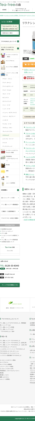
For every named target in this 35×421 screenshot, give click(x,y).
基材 (7, 177)
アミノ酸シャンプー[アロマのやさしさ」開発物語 (13, 323)
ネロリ (31, 102)
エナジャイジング (7, 101)
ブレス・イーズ (6, 94)
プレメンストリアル (7, 131)
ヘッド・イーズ (6, 108)
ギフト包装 (4, 233)
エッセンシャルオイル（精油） (12, 55)
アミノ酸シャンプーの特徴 (7, 327)
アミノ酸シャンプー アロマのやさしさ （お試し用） (14, 344)
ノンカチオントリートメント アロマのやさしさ (12, 349)
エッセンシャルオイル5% (6, 368)
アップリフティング (7, 146)
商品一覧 (4, 336)
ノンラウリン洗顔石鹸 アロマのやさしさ (10, 355)
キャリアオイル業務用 (12, 66)
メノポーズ (5, 120)
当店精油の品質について (7, 241)
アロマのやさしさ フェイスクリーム (9, 353)
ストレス (5, 142)
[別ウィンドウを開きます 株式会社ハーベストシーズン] (15, 311)
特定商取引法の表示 (6, 229)
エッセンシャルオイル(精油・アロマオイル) (15, 15)
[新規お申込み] (10, 30)
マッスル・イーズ (7, 124)
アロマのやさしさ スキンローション (9, 351)
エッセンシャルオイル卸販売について (10, 236)
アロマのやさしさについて (10, 319)
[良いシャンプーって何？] (10, 200)
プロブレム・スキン (7, 127)
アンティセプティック (8, 86)
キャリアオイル (10, 60)
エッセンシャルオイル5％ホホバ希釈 (12, 151)
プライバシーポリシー (7, 231)
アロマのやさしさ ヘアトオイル (8, 347)
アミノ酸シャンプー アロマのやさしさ (10, 340)
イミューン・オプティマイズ (10, 112)
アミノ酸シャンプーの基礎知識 (9, 239)
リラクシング (6, 135)
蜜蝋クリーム (30, 174)
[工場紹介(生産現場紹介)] (10, 214)
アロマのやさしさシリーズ (8, 41)
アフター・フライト (7, 78)
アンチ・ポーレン (7, 82)
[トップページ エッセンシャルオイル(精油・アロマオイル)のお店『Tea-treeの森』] (14, 5)
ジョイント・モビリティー (9, 116)
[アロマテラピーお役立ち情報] (10, 220)
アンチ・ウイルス (7, 90)
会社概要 (32, 323)
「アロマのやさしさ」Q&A (7, 331)
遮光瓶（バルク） (4, 375)
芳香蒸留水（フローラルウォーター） (12, 158)
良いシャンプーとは (5, 325)
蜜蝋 (7, 170)
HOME (1, 15)
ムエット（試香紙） (5, 379)
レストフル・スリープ (8, 138)
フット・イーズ (6, 105)
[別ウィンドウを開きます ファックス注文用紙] (10, 286)
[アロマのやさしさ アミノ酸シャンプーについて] (21, 12)
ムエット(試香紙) (10, 183)
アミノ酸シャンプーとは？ (7, 329)
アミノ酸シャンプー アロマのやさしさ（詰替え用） (13, 342)
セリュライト (6, 97)
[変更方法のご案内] (10, 34)
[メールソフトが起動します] (7, 274)
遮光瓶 (8, 164)
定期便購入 (4, 190)
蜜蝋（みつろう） (4, 377)
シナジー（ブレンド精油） (12, 74)
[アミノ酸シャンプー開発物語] (10, 207)
